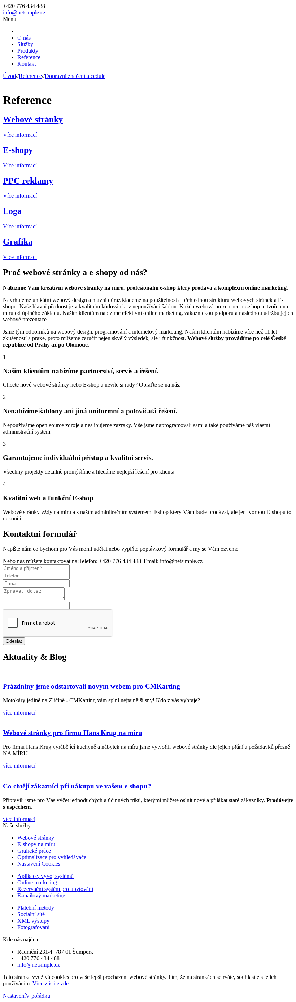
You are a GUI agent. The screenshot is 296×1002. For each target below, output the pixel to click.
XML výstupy (33, 921)
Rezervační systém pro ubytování (55, 889)
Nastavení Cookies (38, 864)
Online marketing (37, 882)
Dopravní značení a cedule (75, 76)
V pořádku (38, 996)
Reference (28, 57)
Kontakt (26, 64)
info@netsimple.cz (24, 12)
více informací (19, 712)
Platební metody (35, 908)
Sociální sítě (31, 914)
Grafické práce (34, 851)
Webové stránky (35, 838)
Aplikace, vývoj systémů (45, 876)
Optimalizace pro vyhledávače (51, 857)
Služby (25, 44)
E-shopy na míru (36, 844)
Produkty (27, 51)
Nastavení (14, 996)
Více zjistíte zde (50, 983)
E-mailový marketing (41, 895)
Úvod (9, 76)
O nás (24, 38)
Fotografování (33, 927)
